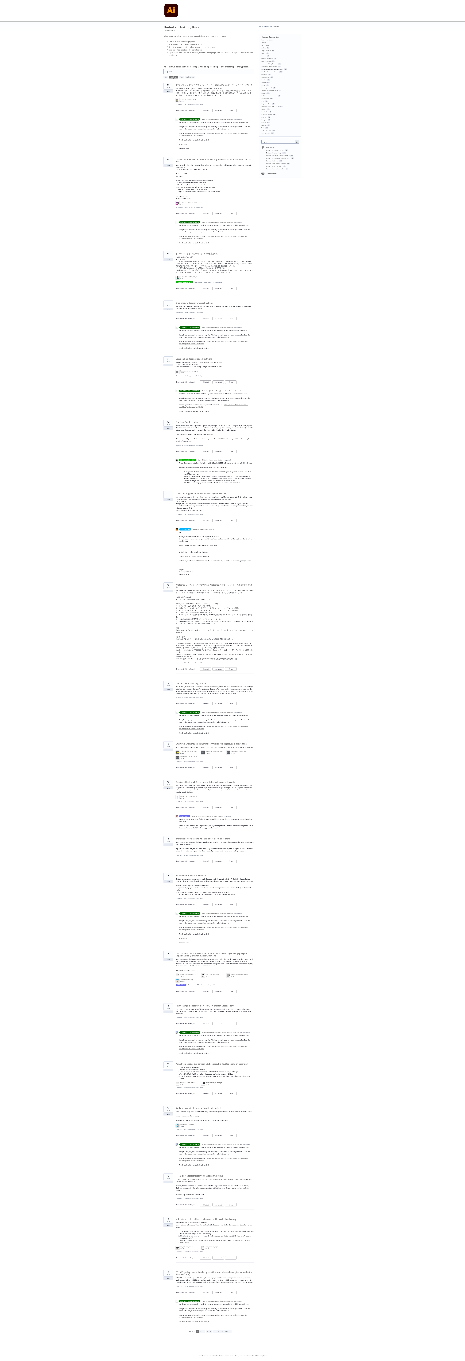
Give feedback (270, 147)
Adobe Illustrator (271, 174)
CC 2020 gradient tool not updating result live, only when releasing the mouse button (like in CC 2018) (214, 1273)
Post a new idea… (267, 40)
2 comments (179, 104)
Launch (263, 82)
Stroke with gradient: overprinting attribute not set (198, 1108)
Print (262, 101)
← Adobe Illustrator (169, 30)
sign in (277, 26)
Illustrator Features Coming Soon (276, 169)
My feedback (190, 77)
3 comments (179, 514)
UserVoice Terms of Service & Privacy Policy (230, 1356)
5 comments (179, 801)
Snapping (264, 120)
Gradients (264, 74)
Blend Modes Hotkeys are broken (191, 875)
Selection (264, 117)
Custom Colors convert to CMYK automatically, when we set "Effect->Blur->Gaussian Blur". (213, 160)
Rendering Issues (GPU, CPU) (270, 106)
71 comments (191, 985)
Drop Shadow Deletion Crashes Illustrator (194, 302)
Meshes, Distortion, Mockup (269, 90)
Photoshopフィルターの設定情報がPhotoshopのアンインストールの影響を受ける (214, 585)
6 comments (179, 1286)
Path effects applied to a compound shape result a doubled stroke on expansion (212, 1063)
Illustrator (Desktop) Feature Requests (277, 155)
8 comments (179, 1129)
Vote (168, 91)
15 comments (179, 445)
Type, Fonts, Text (266, 130)
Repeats (263, 109)
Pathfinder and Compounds (269, 96)
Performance (265, 98)
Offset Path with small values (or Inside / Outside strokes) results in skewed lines (212, 743)
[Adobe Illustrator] (171, 11)
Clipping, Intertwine (267, 58)
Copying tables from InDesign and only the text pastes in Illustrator (206, 782)
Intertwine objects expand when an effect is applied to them (203, 838)
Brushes (263, 56)
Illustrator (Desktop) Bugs (274, 153)
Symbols (264, 125)
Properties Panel (266, 104)
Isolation (264, 80)
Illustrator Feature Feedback (274, 166)
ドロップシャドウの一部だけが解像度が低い (197, 253)
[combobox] (279, 142)
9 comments (179, 761)
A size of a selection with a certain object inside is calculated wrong (206, 1219)
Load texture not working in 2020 (191, 683)
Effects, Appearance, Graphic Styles (193, 104)
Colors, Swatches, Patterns (269, 64)
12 (218, 1331)
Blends (263, 53)
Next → (227, 1331)
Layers (263, 85)
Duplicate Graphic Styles (187, 422)
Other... (263, 93)
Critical (233, 110)
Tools (262, 128)
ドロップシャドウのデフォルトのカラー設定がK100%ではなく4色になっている (214, 85)
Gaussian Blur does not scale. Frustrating (194, 358)
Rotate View (265, 112)
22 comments (198, 282)
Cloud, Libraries (266, 61)
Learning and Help (266, 88)
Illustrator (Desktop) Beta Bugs (275, 150)
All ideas (264, 42)
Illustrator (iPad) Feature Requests (276, 163)
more (189, 198)
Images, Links (265, 77)
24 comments (179, 312)
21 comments (179, 697)
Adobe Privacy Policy (261, 1356)
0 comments (179, 663)
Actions (263, 48)
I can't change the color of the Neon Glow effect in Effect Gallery (205, 1005)
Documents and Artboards (269, 66)
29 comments (179, 376)
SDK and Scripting (266, 114)
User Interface (265, 133)
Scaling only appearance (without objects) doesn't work (201, 493)
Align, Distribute (266, 50)
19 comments (179, 207)
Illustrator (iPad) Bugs (272, 161)
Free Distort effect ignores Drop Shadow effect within (199, 1175)
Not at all (206, 110)
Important (219, 110)
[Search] (297, 141)
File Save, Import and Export (269, 72)
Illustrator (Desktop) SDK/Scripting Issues (278, 158)
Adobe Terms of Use (248, 1356)
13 (222, 1331)
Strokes (263, 122)
